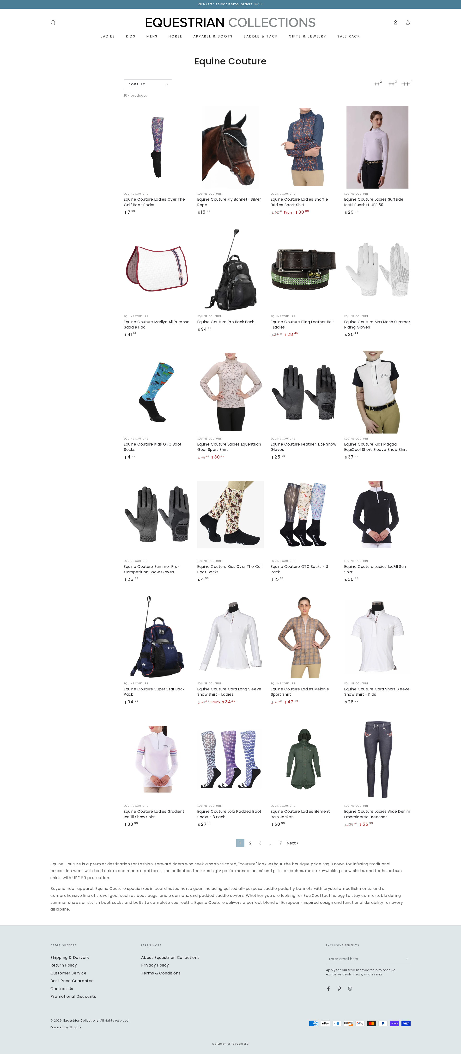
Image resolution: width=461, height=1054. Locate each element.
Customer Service (68, 973)
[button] (53, 22)
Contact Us (61, 989)
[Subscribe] (408, 959)
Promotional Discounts (73, 996)
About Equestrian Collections (170, 957)
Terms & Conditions (161, 973)
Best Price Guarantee (72, 981)
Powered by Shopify (65, 1027)
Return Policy (63, 965)
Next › (292, 843)
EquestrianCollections (81, 1020)
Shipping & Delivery (69, 957)
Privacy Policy (155, 965)
